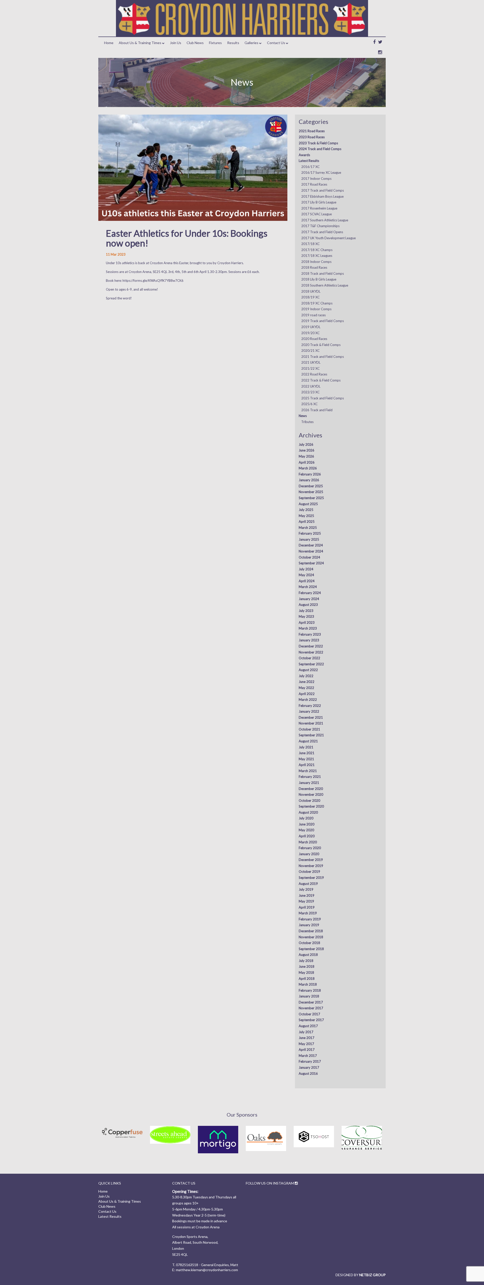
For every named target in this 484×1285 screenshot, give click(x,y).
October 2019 (309, 872)
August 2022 (308, 670)
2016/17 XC (310, 167)
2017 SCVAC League (316, 214)
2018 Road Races (314, 267)
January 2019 (309, 925)
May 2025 (306, 516)
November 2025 (311, 492)
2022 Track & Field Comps (321, 380)
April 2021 (307, 765)
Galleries (251, 43)
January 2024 (309, 599)
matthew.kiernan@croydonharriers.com (207, 1270)
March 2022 (308, 700)
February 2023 (310, 634)
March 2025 (308, 528)
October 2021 (309, 729)
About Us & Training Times (140, 43)
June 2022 (306, 682)
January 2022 (309, 711)
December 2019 (311, 860)
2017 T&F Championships (320, 226)
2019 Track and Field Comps (322, 321)
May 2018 (306, 972)
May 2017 (306, 1044)
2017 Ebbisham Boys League (322, 196)
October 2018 (309, 943)
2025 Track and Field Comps (322, 398)
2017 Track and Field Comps (322, 190)
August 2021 (308, 741)
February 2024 (310, 593)
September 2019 (311, 878)
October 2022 (309, 658)
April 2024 (307, 581)
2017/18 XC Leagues (316, 256)
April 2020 (307, 836)
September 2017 (311, 1020)
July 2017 (306, 1032)
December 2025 (311, 486)
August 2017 (308, 1026)
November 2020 (311, 794)
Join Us (175, 43)
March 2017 (308, 1056)
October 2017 (309, 1014)
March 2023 (308, 628)
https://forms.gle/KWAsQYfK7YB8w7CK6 (153, 281)
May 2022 (306, 688)
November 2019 (311, 866)
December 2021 (311, 717)
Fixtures (215, 43)
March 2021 (308, 771)
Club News (195, 43)
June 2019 (306, 895)
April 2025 (307, 521)
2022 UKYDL (310, 386)
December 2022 (311, 646)
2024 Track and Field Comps (320, 149)
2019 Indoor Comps (316, 309)
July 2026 (306, 444)
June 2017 (306, 1038)
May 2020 (306, 830)
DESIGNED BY (361, 1275)
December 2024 (311, 545)
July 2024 (306, 569)
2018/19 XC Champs (316, 303)
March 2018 (308, 984)
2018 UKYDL (310, 291)
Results (233, 43)
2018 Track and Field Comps (322, 273)
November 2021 (311, 723)
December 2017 (311, 1002)
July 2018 (306, 961)
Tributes (307, 422)
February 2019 (310, 919)
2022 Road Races (314, 374)
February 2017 (310, 1061)
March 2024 (308, 587)
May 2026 (306, 456)
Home (108, 43)
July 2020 (306, 818)
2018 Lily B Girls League (318, 279)
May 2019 (306, 901)
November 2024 (311, 551)
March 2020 (308, 842)
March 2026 (308, 468)
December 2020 (311, 789)
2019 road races (313, 315)
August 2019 (308, 884)
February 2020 (310, 848)
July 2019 (306, 889)
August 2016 (308, 1073)
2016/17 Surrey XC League (321, 172)
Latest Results (309, 161)
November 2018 (311, 937)
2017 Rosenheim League (319, 208)
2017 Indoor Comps (316, 179)
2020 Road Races (314, 339)
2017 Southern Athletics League (324, 220)
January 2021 (309, 783)
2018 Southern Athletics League (324, 285)
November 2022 (311, 652)
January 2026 (309, 480)
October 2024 (309, 557)
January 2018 (309, 996)
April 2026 (307, 462)
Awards (304, 155)
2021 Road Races (312, 131)
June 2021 (306, 753)
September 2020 (311, 806)
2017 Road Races (314, 184)
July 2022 (306, 676)
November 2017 (311, 1008)
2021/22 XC (310, 368)
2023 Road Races (312, 137)
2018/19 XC (310, 297)
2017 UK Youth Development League (328, 238)
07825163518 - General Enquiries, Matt (207, 1265)
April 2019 (307, 907)
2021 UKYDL (310, 362)
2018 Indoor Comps (316, 262)
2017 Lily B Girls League (318, 202)
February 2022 (310, 706)
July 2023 (306, 611)
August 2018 (308, 955)
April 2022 (307, 694)
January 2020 (309, 854)
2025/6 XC (309, 404)
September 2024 (311, 563)
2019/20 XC (310, 333)
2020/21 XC (310, 351)
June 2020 (306, 824)
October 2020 (309, 800)
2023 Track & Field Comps (318, 143)
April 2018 (307, 979)
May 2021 (306, 759)
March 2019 (308, 913)
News (303, 416)
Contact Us (276, 43)
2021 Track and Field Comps (322, 357)
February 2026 (310, 474)
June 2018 (306, 966)
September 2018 (311, 949)
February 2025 (310, 533)
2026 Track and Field (316, 410)
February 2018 (310, 990)
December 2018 (311, 931)
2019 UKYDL (310, 327)
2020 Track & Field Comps (321, 345)
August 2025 (308, 504)
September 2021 (311, 735)
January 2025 (309, 539)
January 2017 (309, 1067)
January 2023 (309, 640)
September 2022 (311, 664)
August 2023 (308, 605)
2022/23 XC (310, 392)
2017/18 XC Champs (316, 250)
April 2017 (307, 1050)
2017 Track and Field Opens (322, 232)
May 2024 (306, 575)
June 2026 (306, 450)
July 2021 (306, 747)
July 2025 (306, 510)
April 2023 (307, 622)
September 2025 (311, 498)
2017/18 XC (310, 244)
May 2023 (306, 616)
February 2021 (310, 777)
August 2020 (308, 812)
